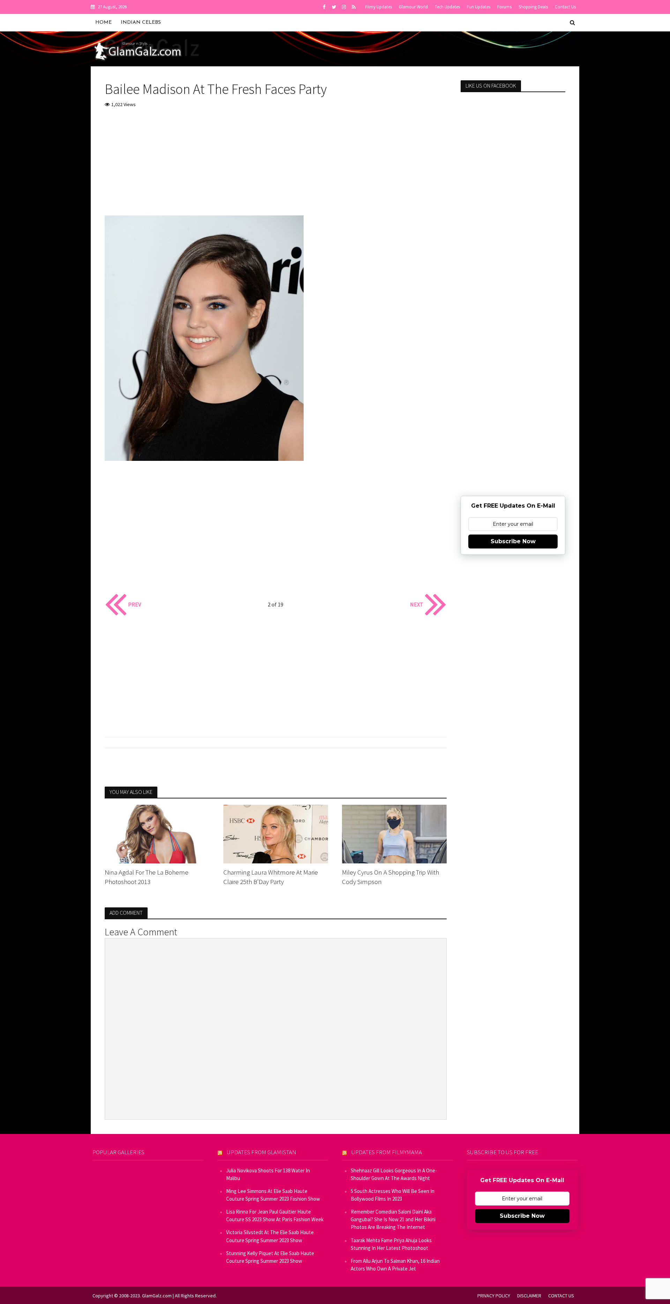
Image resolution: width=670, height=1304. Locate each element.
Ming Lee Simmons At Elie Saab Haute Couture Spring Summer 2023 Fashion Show (273, 1195)
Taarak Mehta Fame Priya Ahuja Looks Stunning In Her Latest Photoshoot (391, 1244)
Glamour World (413, 7)
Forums (504, 7)
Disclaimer (529, 1295)
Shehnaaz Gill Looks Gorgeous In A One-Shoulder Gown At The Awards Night (394, 1174)
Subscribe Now (513, 541)
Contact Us (565, 7)
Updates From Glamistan (261, 1152)
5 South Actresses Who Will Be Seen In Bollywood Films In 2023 (392, 1195)
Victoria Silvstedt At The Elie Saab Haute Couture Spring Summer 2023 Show (270, 1236)
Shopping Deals (533, 7)
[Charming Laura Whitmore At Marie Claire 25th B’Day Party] (275, 833)
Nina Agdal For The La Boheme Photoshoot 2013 (146, 877)
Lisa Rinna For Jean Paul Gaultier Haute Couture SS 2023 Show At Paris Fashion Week (274, 1215)
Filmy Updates (378, 7)
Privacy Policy (493, 1295)
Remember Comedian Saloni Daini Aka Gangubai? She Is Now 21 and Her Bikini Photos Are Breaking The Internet (393, 1219)
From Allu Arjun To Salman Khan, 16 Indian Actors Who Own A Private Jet (395, 1265)
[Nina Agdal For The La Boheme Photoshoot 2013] (157, 833)
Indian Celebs (141, 22)
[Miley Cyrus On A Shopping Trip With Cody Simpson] (394, 833)
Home (103, 22)
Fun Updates (478, 7)
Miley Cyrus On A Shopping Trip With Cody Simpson (390, 877)
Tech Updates (447, 7)
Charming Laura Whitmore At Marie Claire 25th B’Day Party (270, 877)
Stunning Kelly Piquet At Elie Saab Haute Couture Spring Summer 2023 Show (270, 1257)
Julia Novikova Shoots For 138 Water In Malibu (268, 1174)
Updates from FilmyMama (386, 1152)
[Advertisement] (276, 166)
